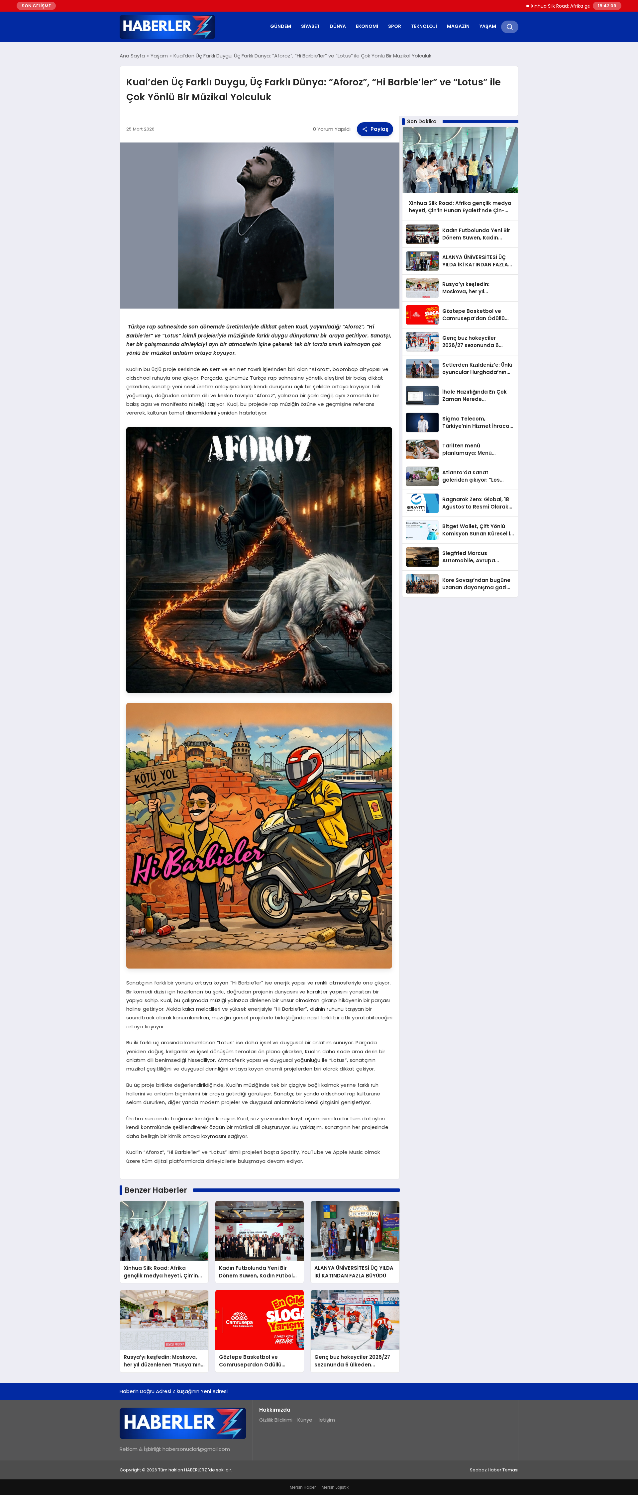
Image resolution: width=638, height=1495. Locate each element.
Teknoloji (424, 26)
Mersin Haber (303, 1487)
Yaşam (487, 26)
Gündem (280, 26)
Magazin (458, 26)
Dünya (338, 26)
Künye (304, 1419)
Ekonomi (367, 26)
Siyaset (310, 26)
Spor (394, 26)
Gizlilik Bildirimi (275, 1419)
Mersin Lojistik (335, 1487)
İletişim (326, 1419)
